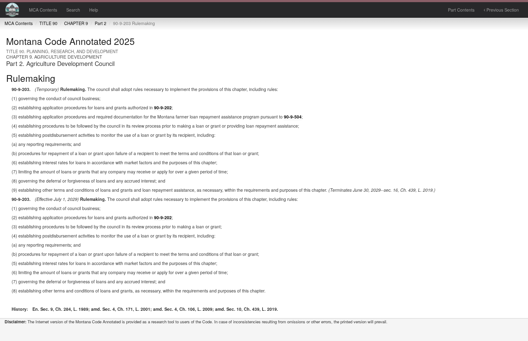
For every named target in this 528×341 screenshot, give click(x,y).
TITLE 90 (48, 23)
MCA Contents (43, 10)
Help (93, 10)
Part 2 (100, 23)
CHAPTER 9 (76, 23)
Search (73, 10)
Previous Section (502, 10)
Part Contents (461, 10)
